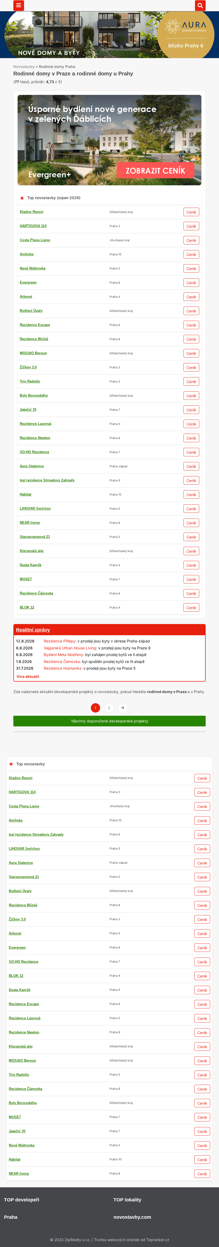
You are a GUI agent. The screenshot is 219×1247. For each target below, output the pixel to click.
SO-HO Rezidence (34, 452)
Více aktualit (28, 676)
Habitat (25, 494)
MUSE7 (26, 579)
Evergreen (28, 282)
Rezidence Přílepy (59, 641)
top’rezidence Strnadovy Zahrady (47, 480)
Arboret (26, 297)
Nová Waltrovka (32, 268)
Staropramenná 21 (35, 537)
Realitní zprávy (33, 630)
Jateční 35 (28, 410)
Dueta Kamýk (30, 565)
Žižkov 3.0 (28, 367)
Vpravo (122, 708)
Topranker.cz (157, 1239)
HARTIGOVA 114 (33, 226)
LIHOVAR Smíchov (35, 508)
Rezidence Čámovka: (62, 661)
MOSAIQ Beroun (33, 353)
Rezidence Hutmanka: (63, 668)
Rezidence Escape (35, 325)
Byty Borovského (34, 395)
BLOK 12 (27, 607)
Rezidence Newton (35, 438)
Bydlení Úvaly (31, 311)
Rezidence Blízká (34, 339)
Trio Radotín (30, 381)
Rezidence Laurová (35, 424)
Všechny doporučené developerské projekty (109, 721)
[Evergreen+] (109, 98)
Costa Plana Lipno (35, 240)
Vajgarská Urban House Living (70, 648)
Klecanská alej (32, 551)
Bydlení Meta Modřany (63, 654)
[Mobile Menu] (18, 5)
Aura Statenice (32, 466)
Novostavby (24, 66)
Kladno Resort (31, 212)
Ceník (191, 212)
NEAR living (30, 523)
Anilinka (26, 254)
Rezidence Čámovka (36, 593)
